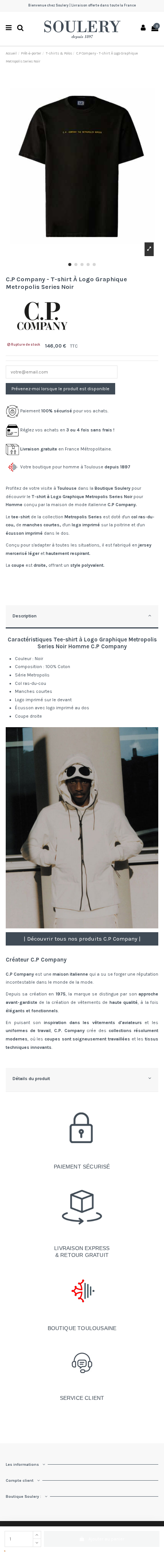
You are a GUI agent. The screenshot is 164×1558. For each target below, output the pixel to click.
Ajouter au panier (106, 1539)
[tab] (82, 617)
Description (25, 616)
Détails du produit (31, 1078)
